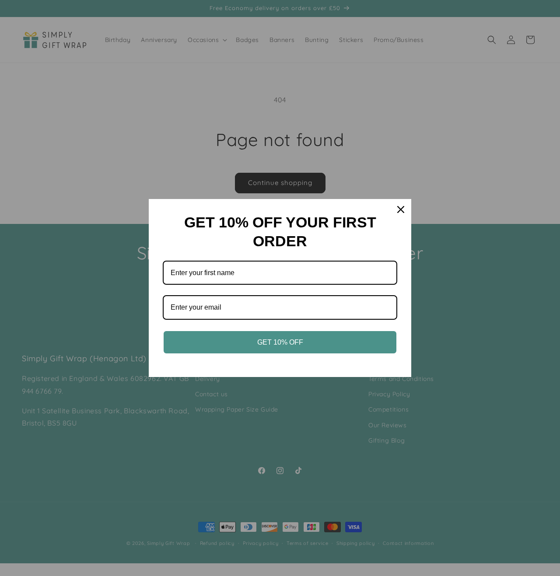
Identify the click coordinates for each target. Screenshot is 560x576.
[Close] (400, 209)
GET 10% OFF (280, 342)
